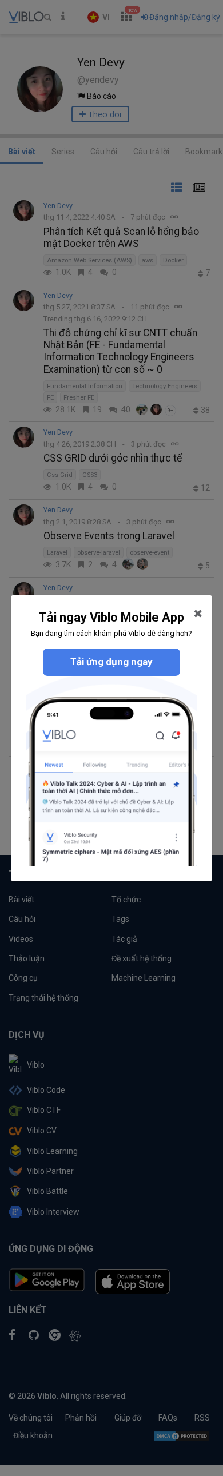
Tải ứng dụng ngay (111, 661)
